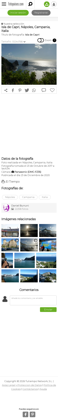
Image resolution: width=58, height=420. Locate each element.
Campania (28, 197)
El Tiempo (10, 181)
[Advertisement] (29, 125)
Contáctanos (30, 389)
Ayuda (43, 389)
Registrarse (41, 12)
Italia (45, 197)
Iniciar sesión (18, 12)
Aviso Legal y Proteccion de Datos (22, 385)
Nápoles (10, 197)
